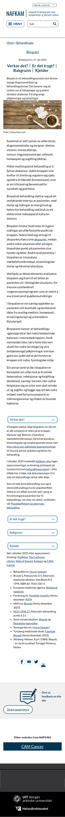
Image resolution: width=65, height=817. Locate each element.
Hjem (10, 43)
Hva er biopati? (38, 571)
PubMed (23, 557)
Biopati (28, 603)
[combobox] (43, 24)
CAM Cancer (32, 746)
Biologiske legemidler (25, 623)
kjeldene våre (43, 461)
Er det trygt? (43, 65)
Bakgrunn (22, 70)
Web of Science (24, 561)
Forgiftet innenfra (39, 595)
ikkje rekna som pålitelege (21, 446)
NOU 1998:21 (21, 611)
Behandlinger (25, 43)
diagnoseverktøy (46, 446)
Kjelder (41, 70)
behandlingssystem (37, 469)
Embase (38, 561)
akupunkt (40, 239)
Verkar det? (17, 65)
